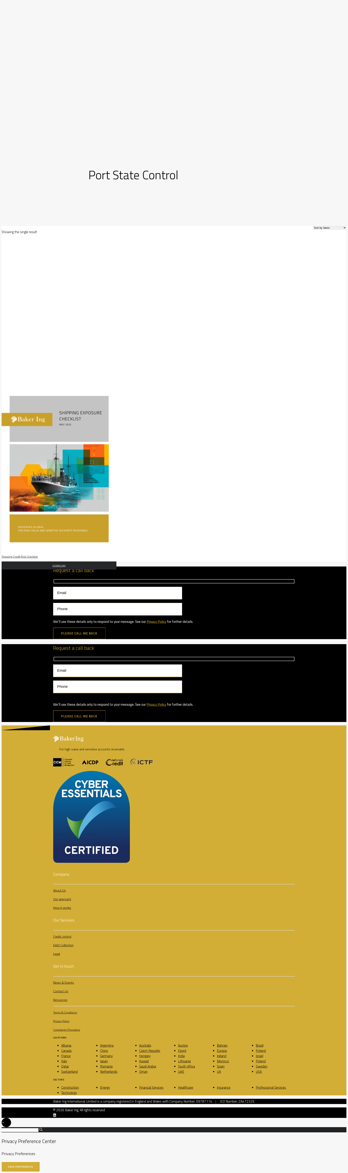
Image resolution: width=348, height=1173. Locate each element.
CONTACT (16, 116)
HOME (13, 22)
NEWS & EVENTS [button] (20, 101)
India (181, 1056)
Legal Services (27, 64)
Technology (69, 1092)
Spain (221, 1066)
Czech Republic (149, 1050)
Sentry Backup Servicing (34, 69)
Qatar (65, 1066)
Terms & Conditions (65, 1012)
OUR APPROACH (20, 38)
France (66, 1056)
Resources (60, 999)
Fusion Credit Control (32, 53)
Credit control (62, 936)
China (104, 1050)
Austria (183, 1045)
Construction (70, 1087)
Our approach (62, 899)
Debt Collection (28, 59)
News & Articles (28, 106)
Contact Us (60, 991)
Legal (56, 953)
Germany (106, 1056)
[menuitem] (178, 22)
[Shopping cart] (6, 13)
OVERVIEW (24, 48)
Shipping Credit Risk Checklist (20, 556)
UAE (181, 1071)
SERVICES (16, 43)
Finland (261, 1050)
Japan (104, 1061)
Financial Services (151, 1087)
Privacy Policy (156, 621)
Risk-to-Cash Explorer (32, 90)
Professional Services (271, 1087)
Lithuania (184, 1061)
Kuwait (144, 1061)
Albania (66, 1045)
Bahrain (222, 1045)
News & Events (63, 982)
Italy (64, 1061)
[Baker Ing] (174, 6)
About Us (59, 890)
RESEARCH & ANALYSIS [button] (24, 74)
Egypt (182, 1050)
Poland (261, 1061)
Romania (106, 1066)
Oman (143, 1071)
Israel (259, 1056)
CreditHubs (25, 80)
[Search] (3, 13)
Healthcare (185, 1087)
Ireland (221, 1056)
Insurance (223, 1087)
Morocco (223, 1061)
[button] (11, 124)
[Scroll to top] (6, 1122)
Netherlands (108, 1071)
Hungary (145, 1056)
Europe (222, 1050)
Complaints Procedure (66, 1030)
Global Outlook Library (33, 85)
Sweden (261, 1066)
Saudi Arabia (147, 1066)
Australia (145, 1045)
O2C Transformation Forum (36, 111)
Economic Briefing (30, 95)
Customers (25, 33)
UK (219, 1071)
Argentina (107, 1045)
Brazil (259, 1045)
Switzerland (69, 1071)
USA (259, 1071)
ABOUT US (16, 27)
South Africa (186, 1066)
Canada (66, 1050)
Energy (105, 1087)
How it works (62, 907)
